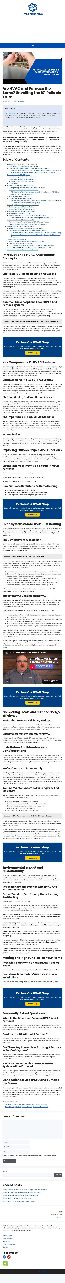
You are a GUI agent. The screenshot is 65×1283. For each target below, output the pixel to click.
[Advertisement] (32, 30)
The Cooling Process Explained (19, 196)
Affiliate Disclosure (9, 1244)
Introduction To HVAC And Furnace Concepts (22, 164)
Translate (60, 1217)
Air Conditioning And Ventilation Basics (22, 179)
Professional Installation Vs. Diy (19, 213)
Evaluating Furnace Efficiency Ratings (21, 207)
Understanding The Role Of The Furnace (22, 177)
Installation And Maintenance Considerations (22, 211)
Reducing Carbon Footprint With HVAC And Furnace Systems (29, 222)
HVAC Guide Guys (11, 113)
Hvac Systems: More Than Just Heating (20, 194)
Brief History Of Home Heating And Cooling (23, 166)
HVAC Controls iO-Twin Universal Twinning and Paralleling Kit (31, 218)
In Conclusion (13, 183)
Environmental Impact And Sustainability (20, 220)
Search (5, 1172)
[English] (60, 1212)
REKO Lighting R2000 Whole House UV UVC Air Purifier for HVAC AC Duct (35, 192)
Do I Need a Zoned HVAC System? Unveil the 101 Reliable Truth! (26, 1104)
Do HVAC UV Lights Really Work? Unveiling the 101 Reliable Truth (26, 1107)
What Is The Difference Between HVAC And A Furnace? (27, 241)
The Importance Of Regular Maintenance (22, 181)
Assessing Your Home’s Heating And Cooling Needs (26, 228)
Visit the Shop (32, 353)
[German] (61, 1212)
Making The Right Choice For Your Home (20, 226)
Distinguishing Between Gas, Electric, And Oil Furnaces (27, 188)
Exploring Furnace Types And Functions (20, 185)
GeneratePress (43, 1272)
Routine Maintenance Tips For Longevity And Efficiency (27, 215)
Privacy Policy (7, 1236)
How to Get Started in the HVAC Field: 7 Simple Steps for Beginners (25, 1190)
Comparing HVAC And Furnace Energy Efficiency (23, 205)
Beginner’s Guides (11, 1102)
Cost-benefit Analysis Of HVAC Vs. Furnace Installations (27, 230)
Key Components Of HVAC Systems (18, 175)
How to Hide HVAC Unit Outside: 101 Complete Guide (20, 1195)
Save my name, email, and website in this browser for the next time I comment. (30, 1156)
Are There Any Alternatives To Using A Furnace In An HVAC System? (31, 245)
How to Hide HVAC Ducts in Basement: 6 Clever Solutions (21, 1192)
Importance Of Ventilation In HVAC (20, 198)
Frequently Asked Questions (16, 239)
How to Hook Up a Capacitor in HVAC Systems (18, 1198)
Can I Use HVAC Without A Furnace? (21, 243)
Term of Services (8, 1238)
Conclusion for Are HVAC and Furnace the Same (22, 250)
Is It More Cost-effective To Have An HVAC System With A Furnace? (31, 248)
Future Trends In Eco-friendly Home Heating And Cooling (28, 224)
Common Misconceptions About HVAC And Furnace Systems (29, 168)
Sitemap (5, 1247)
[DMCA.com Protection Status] (5, 1266)
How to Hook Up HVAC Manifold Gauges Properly (19, 1201)
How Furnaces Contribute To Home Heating (23, 190)
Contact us (6, 1241)
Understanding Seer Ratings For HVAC (21, 209)
